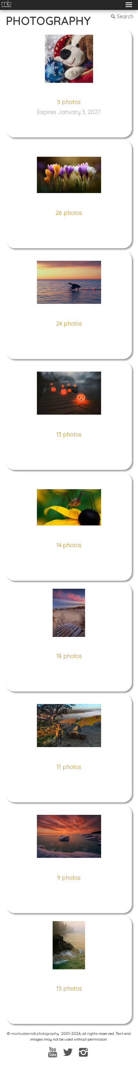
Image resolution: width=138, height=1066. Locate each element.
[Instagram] (83, 1051)
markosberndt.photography (35, 1033)
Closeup (68, 535)
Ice (69, 868)
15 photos (69, 988)
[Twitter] (68, 1051)
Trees (69, 757)
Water (69, 978)
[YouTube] (53, 1051)
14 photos (69, 545)
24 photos (69, 323)
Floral (69, 203)
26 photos (69, 212)
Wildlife (69, 314)
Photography (48, 20)
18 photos (69, 656)
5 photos (69, 102)
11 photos (68, 767)
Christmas (69, 92)
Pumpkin (69, 424)
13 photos (69, 434)
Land (69, 646)
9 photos (69, 877)
